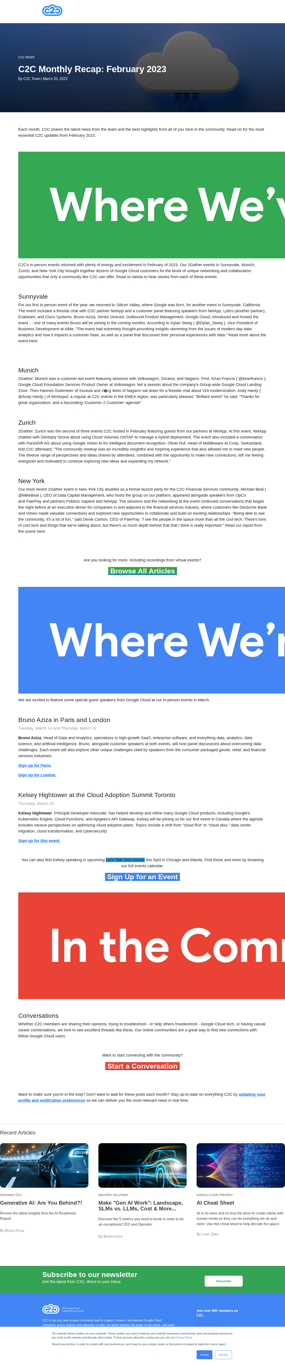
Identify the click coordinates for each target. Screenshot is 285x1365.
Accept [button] (204, 1354)
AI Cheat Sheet (215, 1203)
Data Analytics (11, 1195)
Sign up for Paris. (34, 765)
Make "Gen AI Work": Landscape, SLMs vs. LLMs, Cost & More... (140, 1206)
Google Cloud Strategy (215, 1195)
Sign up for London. (37, 775)
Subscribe (223, 1281)
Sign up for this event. (39, 841)
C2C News (26, 57)
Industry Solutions (113, 1195)
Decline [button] (223, 1354)
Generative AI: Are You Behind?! (41, 1203)
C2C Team (31, 79)
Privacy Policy (183, 1337)
